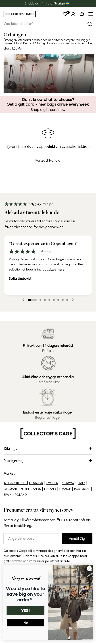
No (25, 623)
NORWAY (68, 483)
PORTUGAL (82, 489)
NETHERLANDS (31, 489)
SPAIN (8, 495)
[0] (65, 14)
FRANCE (65, 489)
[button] (32, 300)
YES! (25, 610)
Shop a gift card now (48, 109)
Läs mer (17, 48)
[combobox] (48, 23)
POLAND (21, 495)
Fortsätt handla (48, 160)
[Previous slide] (23, 300)
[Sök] (89, 24)
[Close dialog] (89, 568)
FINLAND (50, 489)
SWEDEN (52, 483)
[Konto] (73, 14)
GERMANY (10, 489)
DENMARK (36, 483)
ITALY (81, 483)
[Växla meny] (90, 14)
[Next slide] (72, 300)
